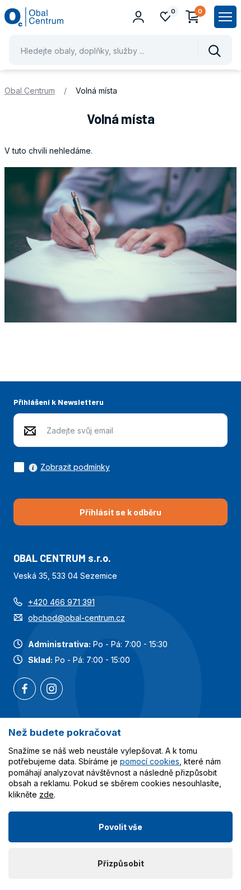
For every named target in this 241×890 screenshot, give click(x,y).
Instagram (51, 690)
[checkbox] (61, 467)
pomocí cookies (149, 761)
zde (46, 794)
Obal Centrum (29, 90)
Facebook (24, 690)
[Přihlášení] (138, 17)
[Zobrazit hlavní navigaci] (225, 17)
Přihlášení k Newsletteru (58, 402)
